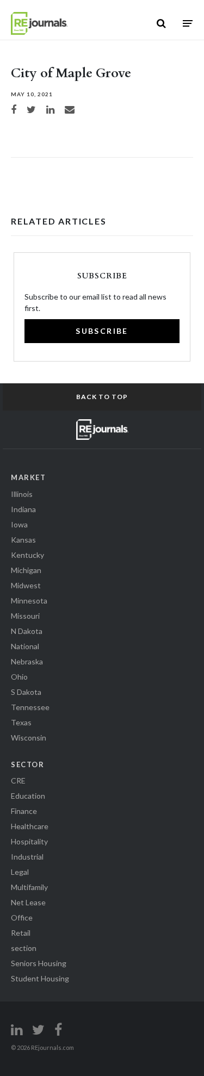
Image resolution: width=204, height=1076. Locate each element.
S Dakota (26, 691)
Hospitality (29, 841)
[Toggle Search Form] (161, 23)
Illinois (22, 494)
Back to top (102, 397)
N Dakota (26, 631)
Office (22, 917)
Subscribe (102, 330)
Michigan (26, 570)
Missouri (25, 615)
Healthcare (29, 826)
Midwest (26, 585)
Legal (20, 871)
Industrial (27, 856)
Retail (20, 932)
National (25, 646)
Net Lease (28, 902)
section (23, 948)
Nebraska (27, 661)
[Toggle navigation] (187, 23)
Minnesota (29, 600)
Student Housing (40, 978)
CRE (18, 780)
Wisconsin (28, 737)
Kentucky (27, 554)
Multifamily (29, 887)
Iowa (19, 524)
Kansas (23, 539)
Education (28, 795)
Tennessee (30, 707)
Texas (21, 722)
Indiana (23, 509)
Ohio (19, 676)
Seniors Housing (38, 963)
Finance (24, 811)
